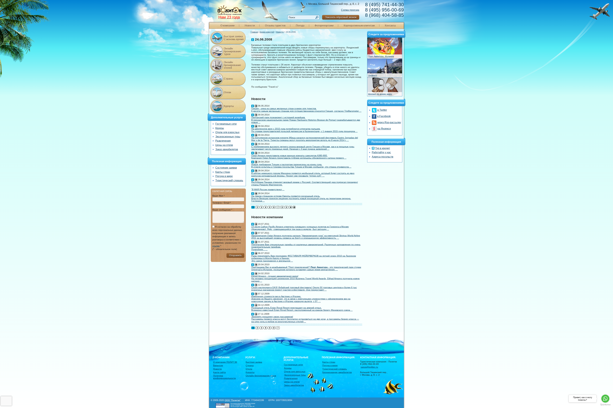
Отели (227, 92)
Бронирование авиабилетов (337, 372)
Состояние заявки (226, 167)
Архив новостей (267, 32)
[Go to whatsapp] (605, 399)
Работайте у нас (381, 152)
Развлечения (223, 140)
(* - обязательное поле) (224, 249)
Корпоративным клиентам (359, 25)
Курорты (229, 106)
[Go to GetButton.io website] (605, 405)
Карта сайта (219, 372)
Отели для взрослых (227, 132)
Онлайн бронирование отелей (232, 65)
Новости (250, 25)
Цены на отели (224, 145)
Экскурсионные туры (227, 136)
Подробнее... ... (259, 249)
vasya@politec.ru (369, 367)
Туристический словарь (229, 180)
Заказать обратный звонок (340, 17)
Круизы (219, 128)
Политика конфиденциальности (224, 376)
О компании (227, 25)
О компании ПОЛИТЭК (225, 362)
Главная (254, 32)
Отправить (235, 255)
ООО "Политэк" (233, 400)
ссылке (216, 246)
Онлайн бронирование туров (232, 51)
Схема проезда (350, 10)
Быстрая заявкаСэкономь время (234, 38)
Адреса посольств (382, 156)
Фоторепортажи (324, 25)
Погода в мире (224, 176)
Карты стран (222, 172)
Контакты (390, 25)
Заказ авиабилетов (226, 149)
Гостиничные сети (226, 123)
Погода (300, 25)
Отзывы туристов (275, 25)
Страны (228, 78)
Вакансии (218, 365)
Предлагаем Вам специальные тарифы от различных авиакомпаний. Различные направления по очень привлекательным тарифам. (305, 245)
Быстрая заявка (254, 362)
